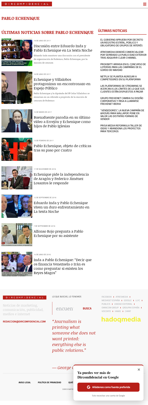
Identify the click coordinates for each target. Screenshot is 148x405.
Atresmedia (122, 297)
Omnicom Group (110, 307)
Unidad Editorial (123, 304)
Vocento (106, 311)
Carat (128, 311)
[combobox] (65, 308)
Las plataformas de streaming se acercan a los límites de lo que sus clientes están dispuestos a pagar (122, 88)
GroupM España (131, 307)
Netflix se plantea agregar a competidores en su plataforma (120, 78)
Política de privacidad (49, 382)
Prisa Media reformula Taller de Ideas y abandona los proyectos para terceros (121, 128)
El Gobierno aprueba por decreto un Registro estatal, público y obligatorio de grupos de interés (121, 42)
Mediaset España (111, 300)
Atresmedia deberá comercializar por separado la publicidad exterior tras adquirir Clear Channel (123, 55)
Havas (118, 311)
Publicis (106, 304)
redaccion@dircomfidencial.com (24, 321)
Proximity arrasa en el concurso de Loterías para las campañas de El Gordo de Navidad (123, 67)
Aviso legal (25, 382)
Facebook (107, 297)
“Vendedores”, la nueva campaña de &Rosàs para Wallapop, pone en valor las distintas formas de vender (122, 114)
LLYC (138, 300)
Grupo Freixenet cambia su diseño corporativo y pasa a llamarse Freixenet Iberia (121, 101)
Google (128, 300)
